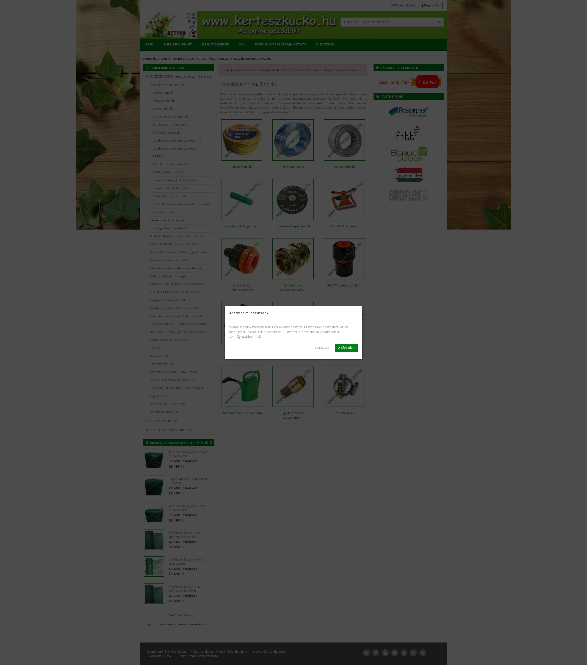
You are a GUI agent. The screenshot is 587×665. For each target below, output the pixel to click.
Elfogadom (347, 348)
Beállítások (322, 348)
